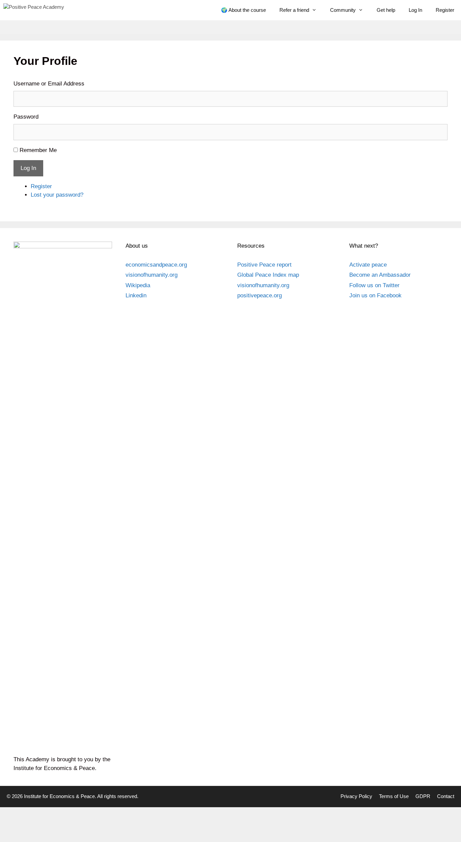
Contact (445, 796)
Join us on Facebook (375, 295)
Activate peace (368, 265)
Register (445, 10)
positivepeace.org (259, 295)
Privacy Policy (356, 796)
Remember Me (38, 150)
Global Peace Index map (268, 275)
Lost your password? (57, 195)
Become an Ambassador (380, 275)
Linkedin (136, 295)
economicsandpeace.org (156, 265)
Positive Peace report (264, 265)
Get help (386, 10)
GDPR (422, 796)
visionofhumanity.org (152, 275)
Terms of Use (394, 796)
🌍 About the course (243, 10)
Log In (415, 10)
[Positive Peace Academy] (33, 10)
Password (25, 117)
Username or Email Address (48, 83)
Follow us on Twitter (374, 285)
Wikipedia (138, 285)
